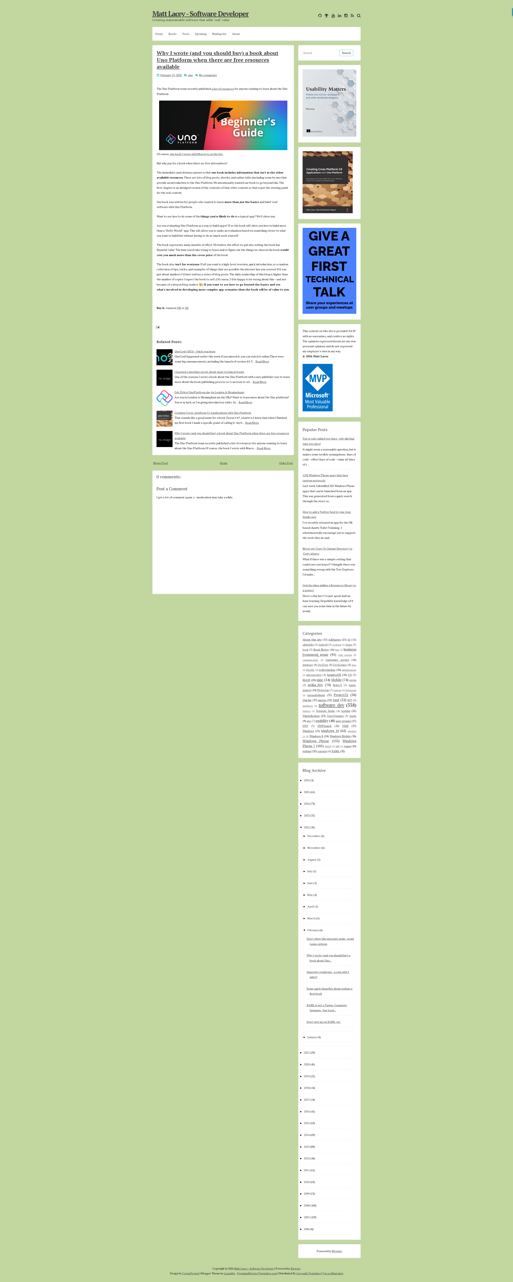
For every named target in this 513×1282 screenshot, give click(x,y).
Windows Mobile (340, 736)
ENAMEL (310, 669)
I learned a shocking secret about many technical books (209, 372)
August (311, 859)
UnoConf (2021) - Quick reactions (195, 351)
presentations (316, 695)
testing (345, 711)
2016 (307, 1111)
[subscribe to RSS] (351, 15)
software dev (331, 705)
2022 (307, 827)
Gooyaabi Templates (308, 1273)
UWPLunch (324, 726)
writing (307, 751)
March (311, 918)
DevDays (323, 665)
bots (337, 649)
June (310, 883)
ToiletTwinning (335, 716)
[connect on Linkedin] (338, 15)
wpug (347, 746)
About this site (312, 639)
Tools (185, 34)
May (310, 895)
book (305, 649)
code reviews (345, 654)
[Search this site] (358, 15)
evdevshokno (327, 670)
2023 (307, 815)
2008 (307, 1205)
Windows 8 (316, 736)
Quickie (307, 700)
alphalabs (308, 644)
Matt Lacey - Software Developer (200, 13)
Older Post (286, 463)
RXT (349, 700)
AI (348, 639)
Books (173, 34)
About (236, 34)
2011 (307, 1170)
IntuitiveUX (334, 675)
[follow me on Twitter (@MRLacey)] (314, 15)
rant (336, 700)
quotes (322, 700)
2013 (307, 1147)
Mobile (336, 680)
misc (319, 680)
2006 (307, 1229)
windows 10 (330, 731)
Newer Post (160, 463)
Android (323, 644)
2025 (307, 792)
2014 (307, 1135)
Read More (262, 361)
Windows (308, 731)
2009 (307, 1193)
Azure (348, 644)
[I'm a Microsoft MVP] (325, 15)
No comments (208, 75)
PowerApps (350, 690)
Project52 (341, 695)
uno (190, 75)
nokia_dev (315, 685)
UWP (305, 726)
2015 (307, 1123)
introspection (313, 675)
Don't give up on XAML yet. (324, 1022)
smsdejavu (308, 705)
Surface (306, 711)
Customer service (337, 660)
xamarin (322, 751)
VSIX (345, 726)
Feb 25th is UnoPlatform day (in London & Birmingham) (209, 392)
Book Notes (321, 649)
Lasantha (229, 1273)
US (187, 308)
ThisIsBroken (311, 716)
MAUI (306, 680)
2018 (307, 1088)
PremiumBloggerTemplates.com (257, 1273)
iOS (350, 675)
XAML (335, 751)
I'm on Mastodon (333, 1273)
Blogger (337, 1251)
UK (179, 308)
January (312, 1037)
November (314, 848)
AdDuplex (334, 639)
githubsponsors (349, 669)
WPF (337, 746)
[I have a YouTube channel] (332, 15)
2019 (307, 1076)
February (313, 930)
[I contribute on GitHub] (319, 15)
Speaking (201, 34)
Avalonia (336, 644)
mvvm (352, 680)
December (313, 836)
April (310, 906)
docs (354, 664)
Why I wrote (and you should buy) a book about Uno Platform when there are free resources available (217, 59)
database (308, 665)
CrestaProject (190, 1273)
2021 (307, 1052)
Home (159, 34)
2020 (307, 1064)
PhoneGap (323, 690)
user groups (343, 721)
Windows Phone (316, 741)
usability (322, 721)
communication (310, 659)
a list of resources (222, 89)
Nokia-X (337, 685)
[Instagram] (345, 15)
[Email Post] (157, 327)
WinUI (328, 746)
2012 (307, 1158)
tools (352, 716)
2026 (307, 780)
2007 (307, 1217)
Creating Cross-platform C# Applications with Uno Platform (213, 413)
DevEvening (340, 665)
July (309, 871)
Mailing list (219, 34)
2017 (307, 1099)
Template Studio (325, 711)
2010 (307, 1182)
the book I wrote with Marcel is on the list (196, 154)
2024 (307, 804)
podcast (337, 690)
